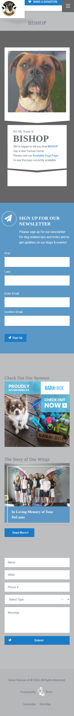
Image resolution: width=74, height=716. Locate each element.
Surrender (29, 704)
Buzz (49, 691)
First (7, 253)
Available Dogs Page (45, 155)
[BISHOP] (37, 81)
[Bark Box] (37, 414)
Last (7, 271)
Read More (19, 532)
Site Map (45, 704)
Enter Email (12, 293)
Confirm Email (14, 312)
